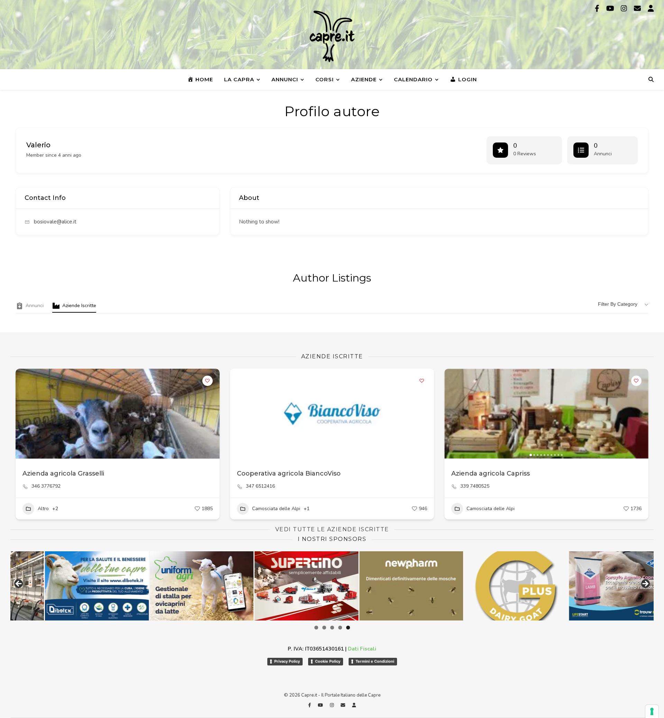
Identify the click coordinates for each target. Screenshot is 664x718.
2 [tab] (324, 627)
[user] (651, 8)
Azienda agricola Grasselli (63, 473)
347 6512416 (260, 486)
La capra (239, 79)
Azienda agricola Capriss (490, 473)
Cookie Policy (327, 661)
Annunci (284, 79)
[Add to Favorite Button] (207, 381)
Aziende (364, 79)
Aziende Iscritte (79, 305)
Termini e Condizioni (375, 661)
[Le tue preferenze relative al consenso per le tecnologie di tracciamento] (651, 711)
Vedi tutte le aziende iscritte (332, 529)
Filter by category (617, 304)
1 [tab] (316, 627)
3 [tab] (332, 627)
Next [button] (645, 584)
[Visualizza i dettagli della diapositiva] (78, 585)
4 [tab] (340, 627)
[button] (453, 413)
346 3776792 (46, 486)
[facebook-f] (598, 8)
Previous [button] (19, 584)
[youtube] (611, 8)
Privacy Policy (287, 661)
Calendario (413, 79)
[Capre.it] (332, 36)
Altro (43, 508)
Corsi (324, 79)
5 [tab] (348, 627)
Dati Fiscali (362, 648)
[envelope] (638, 8)
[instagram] (625, 8)
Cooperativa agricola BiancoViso (289, 473)
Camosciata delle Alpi (276, 508)
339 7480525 (474, 486)
